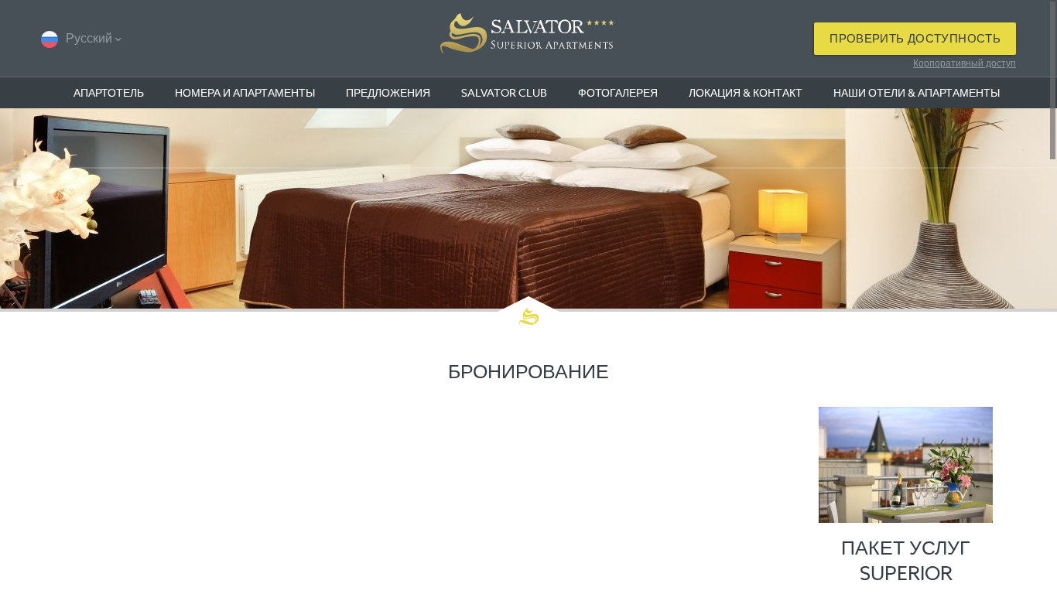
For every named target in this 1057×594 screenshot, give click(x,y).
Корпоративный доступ (964, 63)
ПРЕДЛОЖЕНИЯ (388, 92)
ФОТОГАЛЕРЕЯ (618, 92)
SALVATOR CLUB (504, 92)
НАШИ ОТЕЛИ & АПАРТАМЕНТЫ (916, 92)
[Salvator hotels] (528, 38)
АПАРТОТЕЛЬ (109, 92)
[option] (528, 208)
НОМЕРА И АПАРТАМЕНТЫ (245, 92)
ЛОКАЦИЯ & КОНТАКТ (745, 92)
